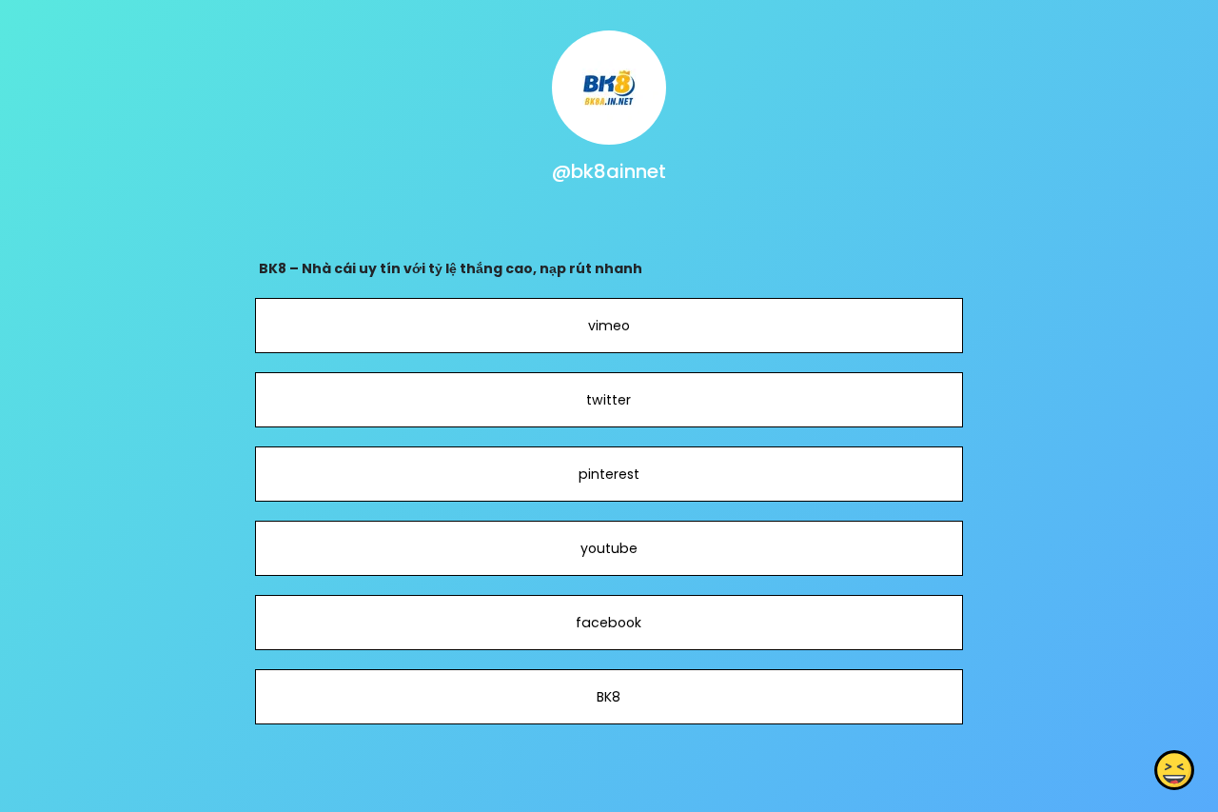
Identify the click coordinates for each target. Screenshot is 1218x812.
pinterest (609, 474)
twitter (608, 399)
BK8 (608, 696)
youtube (609, 548)
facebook (608, 622)
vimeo (609, 325)
